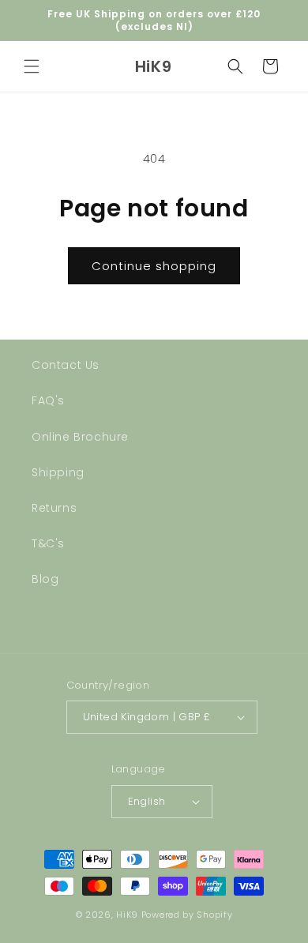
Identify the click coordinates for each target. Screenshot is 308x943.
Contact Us (66, 365)
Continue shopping (154, 265)
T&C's (48, 543)
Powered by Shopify (187, 914)
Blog (45, 579)
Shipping (58, 472)
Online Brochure (80, 437)
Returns (54, 508)
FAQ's (48, 400)
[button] (31, 66)
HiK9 (127, 914)
